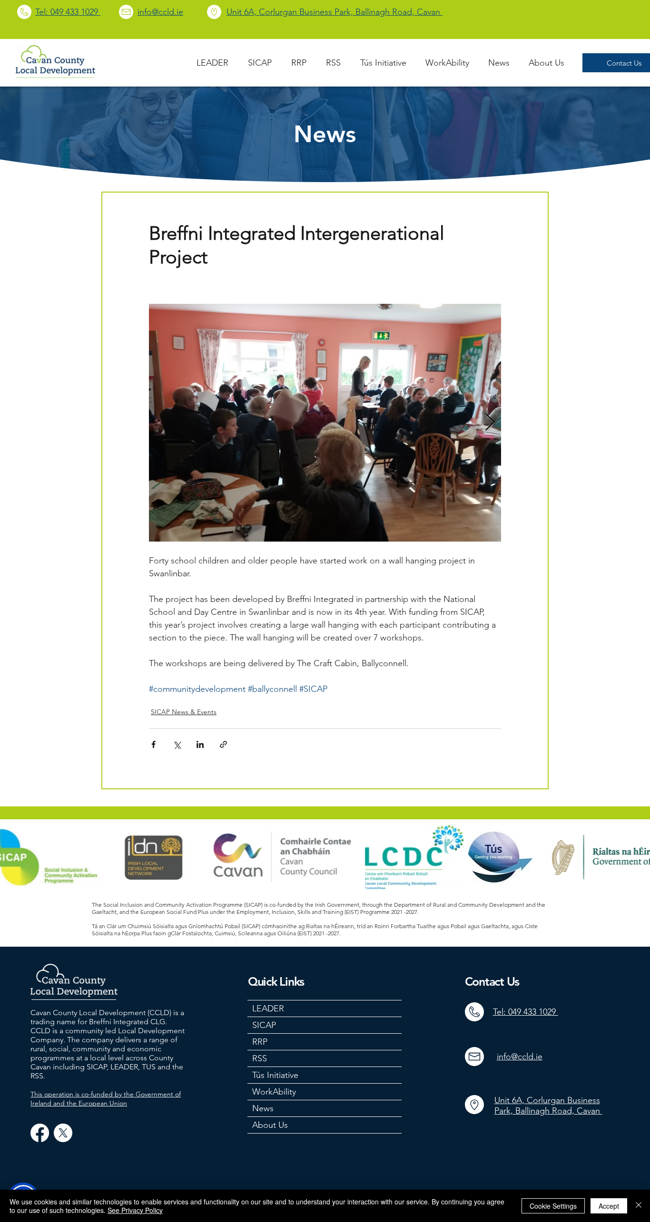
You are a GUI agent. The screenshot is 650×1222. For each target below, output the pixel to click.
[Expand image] (325, 423)
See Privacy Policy (135, 1210)
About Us (270, 1125)
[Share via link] (223, 744)
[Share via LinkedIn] (200, 744)
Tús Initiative (275, 1075)
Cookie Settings (553, 1206)
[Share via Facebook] (153, 744)
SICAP (264, 1025)
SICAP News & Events (184, 712)
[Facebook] (39, 1133)
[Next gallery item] (489, 423)
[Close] (638, 1205)
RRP (259, 1042)
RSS (259, 1058)
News (263, 1108)
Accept (609, 1206)
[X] (63, 1133)
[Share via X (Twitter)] (176, 744)
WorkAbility (274, 1091)
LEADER (268, 1008)
